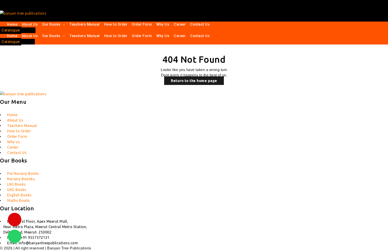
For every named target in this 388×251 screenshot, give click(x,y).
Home (12, 24)
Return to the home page (194, 81)
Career (180, 24)
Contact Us (200, 24)
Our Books (51, 24)
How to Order (115, 24)
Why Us (162, 24)
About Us (30, 24)
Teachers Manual (84, 24)
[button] (53, 24)
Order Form (142, 24)
